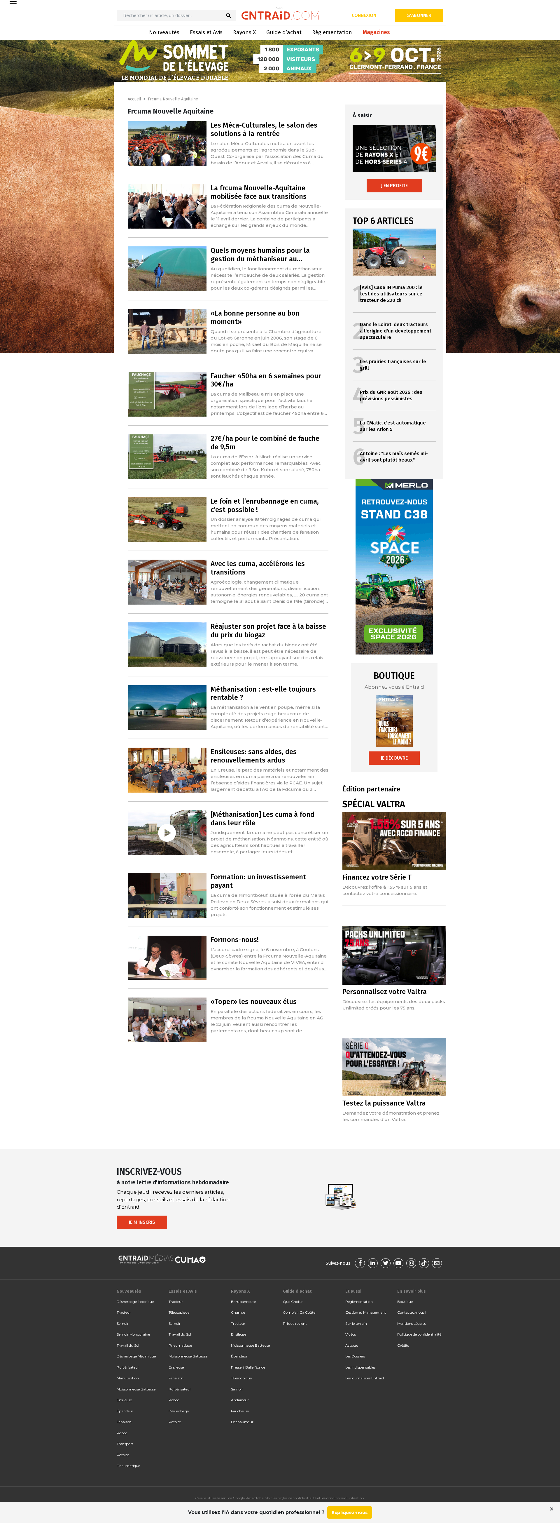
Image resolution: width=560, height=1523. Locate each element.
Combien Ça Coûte (299, 1312)
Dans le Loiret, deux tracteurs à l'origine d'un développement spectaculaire (395, 330)
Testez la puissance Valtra (384, 1103)
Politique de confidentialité (419, 1334)
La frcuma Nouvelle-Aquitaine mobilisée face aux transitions (259, 192)
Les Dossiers (355, 1356)
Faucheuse (240, 1411)
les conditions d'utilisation (342, 1498)
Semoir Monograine (133, 1334)
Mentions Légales (411, 1323)
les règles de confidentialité (294, 1498)
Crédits (403, 1345)
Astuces (351, 1345)
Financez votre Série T (377, 877)
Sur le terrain (356, 1323)
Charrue (238, 1312)
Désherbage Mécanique (136, 1356)
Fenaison (124, 1422)
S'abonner (419, 15)
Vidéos (350, 1334)
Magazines (376, 32)
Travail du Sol (128, 1345)
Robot (122, 1433)
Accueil (134, 99)
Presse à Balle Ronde (248, 1367)
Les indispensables (360, 1367)
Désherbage (179, 1411)
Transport (125, 1444)
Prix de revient (295, 1323)
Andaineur (240, 1400)
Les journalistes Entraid (364, 1378)
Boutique (405, 1301)
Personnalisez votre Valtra (384, 992)
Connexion (364, 15)
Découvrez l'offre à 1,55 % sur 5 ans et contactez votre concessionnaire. (384, 890)
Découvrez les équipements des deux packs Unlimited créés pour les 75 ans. (393, 1005)
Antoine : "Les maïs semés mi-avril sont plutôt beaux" (394, 456)
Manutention (128, 1378)
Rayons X (244, 32)
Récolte (123, 1455)
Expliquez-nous (350, 1512)
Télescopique (179, 1312)
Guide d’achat (284, 32)
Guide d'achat (297, 1291)
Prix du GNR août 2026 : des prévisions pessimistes (391, 395)
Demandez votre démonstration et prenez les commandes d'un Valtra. (391, 1116)
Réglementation (332, 32)
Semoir (123, 1323)
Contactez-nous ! (411, 1312)
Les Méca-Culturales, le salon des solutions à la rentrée (264, 129)
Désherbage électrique (135, 1301)
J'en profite (394, 185)
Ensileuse (124, 1400)
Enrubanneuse (243, 1301)
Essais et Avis (206, 32)
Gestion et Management (365, 1312)
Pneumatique (128, 1465)
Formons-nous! (235, 940)
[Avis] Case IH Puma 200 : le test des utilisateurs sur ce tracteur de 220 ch (391, 293)
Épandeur (125, 1411)
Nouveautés (164, 32)
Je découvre (394, 758)
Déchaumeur (242, 1422)
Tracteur (124, 1312)
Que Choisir (293, 1301)
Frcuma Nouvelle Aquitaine (173, 99)
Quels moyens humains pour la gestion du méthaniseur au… (260, 254)
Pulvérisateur (128, 1367)
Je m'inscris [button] (142, 1222)
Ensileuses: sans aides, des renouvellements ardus (254, 756)
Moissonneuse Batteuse (136, 1389)
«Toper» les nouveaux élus (254, 1002)
